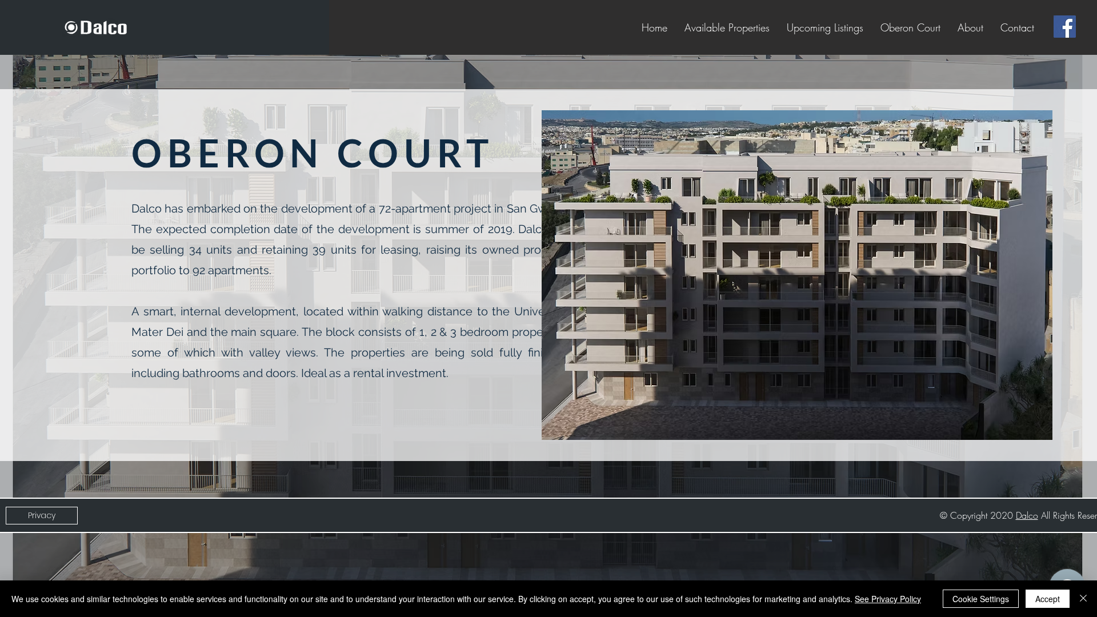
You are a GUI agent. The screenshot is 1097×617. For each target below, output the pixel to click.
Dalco (1027, 515)
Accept (1047, 598)
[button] (797, 275)
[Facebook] (1065, 26)
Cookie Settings (980, 598)
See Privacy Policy (888, 598)
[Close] (1083, 599)
